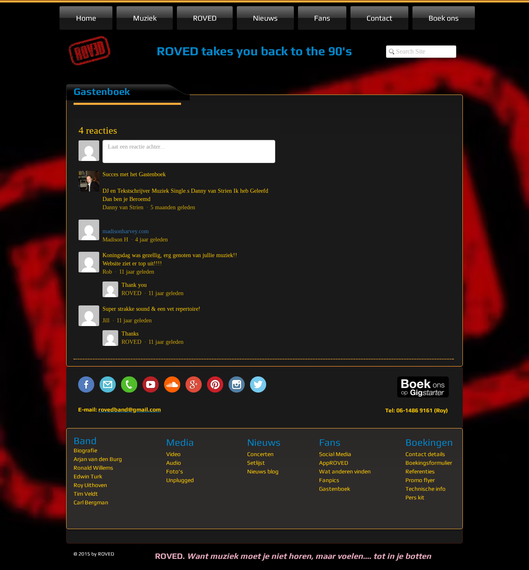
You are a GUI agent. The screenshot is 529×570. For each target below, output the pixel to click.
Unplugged (180, 480)
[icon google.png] (194, 384)
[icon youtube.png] (151, 384)
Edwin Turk (88, 476)
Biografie (85, 450)
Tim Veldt (86, 493)
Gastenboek (334, 488)
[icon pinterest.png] (215, 384)
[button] (144, 18)
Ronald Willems (93, 467)
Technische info (425, 488)
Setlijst (256, 462)
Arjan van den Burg (98, 459)
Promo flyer (420, 480)
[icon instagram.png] (237, 384)
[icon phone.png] (129, 384)
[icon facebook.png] (86, 384)
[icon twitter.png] (258, 384)
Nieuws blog (263, 471)
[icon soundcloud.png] (172, 384)
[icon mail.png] (108, 384)
